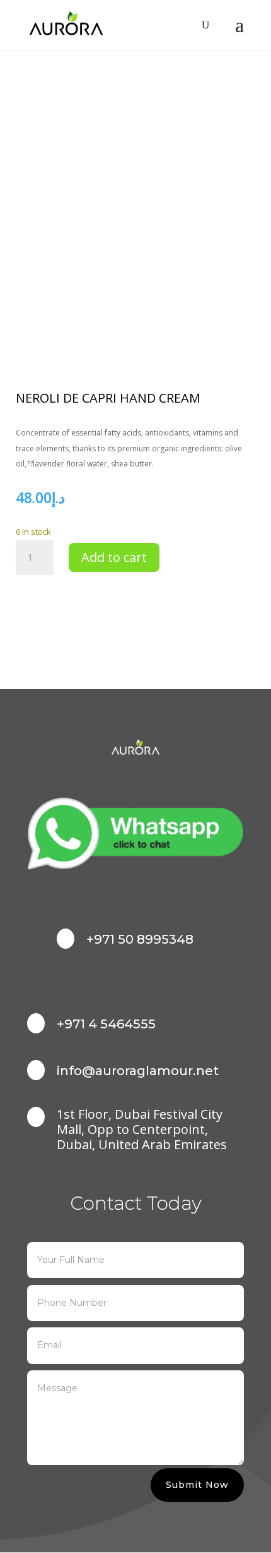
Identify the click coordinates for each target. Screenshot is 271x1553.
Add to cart (114, 557)
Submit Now (197, 1484)
